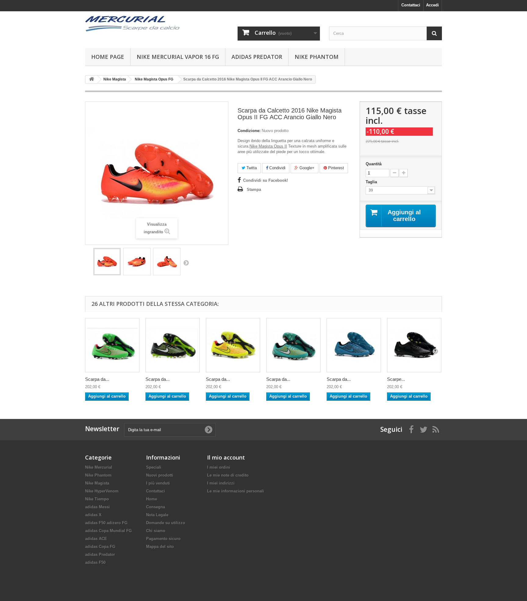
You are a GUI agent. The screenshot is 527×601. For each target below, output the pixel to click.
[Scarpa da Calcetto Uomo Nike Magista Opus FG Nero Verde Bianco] (172, 345)
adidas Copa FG (100, 546)
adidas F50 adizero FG (106, 523)
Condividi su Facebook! (265, 180)
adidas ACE (96, 538)
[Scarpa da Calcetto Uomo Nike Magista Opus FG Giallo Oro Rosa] (233, 345)
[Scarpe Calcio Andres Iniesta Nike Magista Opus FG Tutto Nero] (414, 345)
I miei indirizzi (221, 483)
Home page (107, 56)
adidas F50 (95, 562)
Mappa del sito (160, 546)
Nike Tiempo (97, 499)
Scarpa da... (97, 379)
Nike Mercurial (98, 467)
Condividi (276, 168)
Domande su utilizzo (165, 523)
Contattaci (410, 5)
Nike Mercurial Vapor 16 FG (178, 56)
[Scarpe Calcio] (141, 23)
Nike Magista (97, 483)
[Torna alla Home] (91, 79)
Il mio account (226, 457)
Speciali (153, 467)
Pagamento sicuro (163, 538)
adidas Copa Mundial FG (108, 530)
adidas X (93, 515)
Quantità (374, 164)
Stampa (254, 189)
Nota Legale (157, 515)
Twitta (251, 168)
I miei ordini (218, 467)
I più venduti (158, 483)
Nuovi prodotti (159, 475)
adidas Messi (97, 507)
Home (151, 499)
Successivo (186, 262)
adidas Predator (256, 56)
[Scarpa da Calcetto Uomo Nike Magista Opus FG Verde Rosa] (112, 345)
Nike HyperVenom (102, 491)
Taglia (372, 182)
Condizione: (249, 130)
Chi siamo (155, 530)
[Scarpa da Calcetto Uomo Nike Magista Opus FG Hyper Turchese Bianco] (293, 345)
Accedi (432, 5)
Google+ (306, 168)
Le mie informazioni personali (235, 491)
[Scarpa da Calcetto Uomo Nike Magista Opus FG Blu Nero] (354, 345)
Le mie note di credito (228, 475)
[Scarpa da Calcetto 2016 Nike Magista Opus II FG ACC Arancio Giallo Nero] (107, 261)
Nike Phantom (317, 56)
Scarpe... (396, 379)
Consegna (155, 507)
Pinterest (335, 168)
